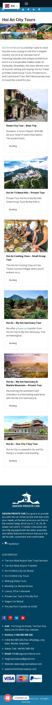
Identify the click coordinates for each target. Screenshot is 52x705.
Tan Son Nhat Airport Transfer (21, 565)
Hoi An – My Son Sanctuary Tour (23, 322)
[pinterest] (39, 9)
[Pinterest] (10, 618)
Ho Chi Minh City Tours (17, 575)
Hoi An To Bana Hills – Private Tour (25, 192)
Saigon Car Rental (14, 601)
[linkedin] (34, 9)
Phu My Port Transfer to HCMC (21, 606)
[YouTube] (23, 618)
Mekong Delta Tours (15, 581)
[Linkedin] (17, 618)
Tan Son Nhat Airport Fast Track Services (26, 560)
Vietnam (16, 47)
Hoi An (5, 47)
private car (21, 328)
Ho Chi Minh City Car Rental (19, 570)
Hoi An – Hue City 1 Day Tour (22, 443)
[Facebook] (4, 618)
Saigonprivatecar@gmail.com (20, 658)
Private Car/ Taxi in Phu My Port (21, 596)
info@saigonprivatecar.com (26, 653)
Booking (13, 146)
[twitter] (28, 9)
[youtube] (23, 9)
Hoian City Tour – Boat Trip (21, 125)
